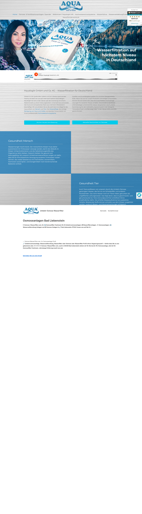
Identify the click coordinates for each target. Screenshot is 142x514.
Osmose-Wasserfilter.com (32, 241)
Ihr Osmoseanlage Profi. (48, 241)
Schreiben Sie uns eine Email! (32, 256)
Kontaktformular (113, 211)
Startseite (103, 211)
